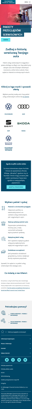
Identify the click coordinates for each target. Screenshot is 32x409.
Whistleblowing (5, 376)
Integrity (3, 383)
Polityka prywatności (6, 365)
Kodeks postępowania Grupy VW (10, 380)
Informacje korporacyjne (8, 339)
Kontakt (3, 348)
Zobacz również (5, 353)
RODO (3, 372)
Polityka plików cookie (7, 369)
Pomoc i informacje (6, 343)
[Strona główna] (2, 332)
